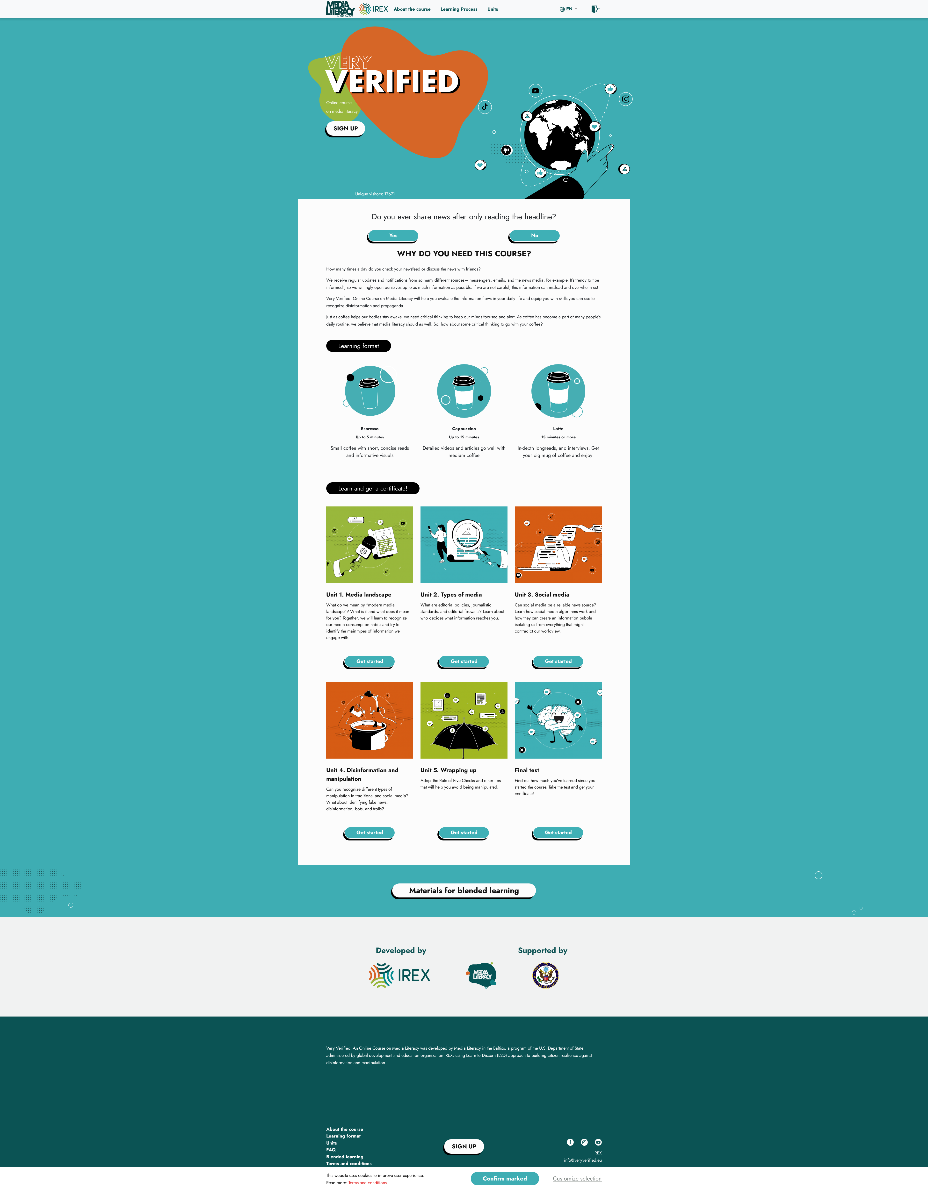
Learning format (343, 1136)
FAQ (331, 1149)
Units (492, 9)
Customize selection (577, 1178)
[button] (568, 9)
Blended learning (344, 1156)
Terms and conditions (349, 1163)
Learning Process (459, 9)
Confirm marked (505, 1178)
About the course (412, 9)
